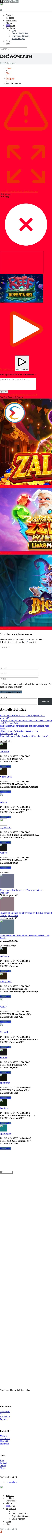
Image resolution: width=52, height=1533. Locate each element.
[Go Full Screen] (26, 189)
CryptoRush (5, 827)
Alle (2, 1460)
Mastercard (5, 1411)
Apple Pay (5, 1416)
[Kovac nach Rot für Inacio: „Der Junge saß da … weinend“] (7, 887)
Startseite (10, 15)
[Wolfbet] (3, 850)
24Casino (4, 751)
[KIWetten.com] (3, 7)
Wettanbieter (11, 20)
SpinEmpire (5, 1133)
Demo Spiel (5, 486)
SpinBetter (5, 1082)
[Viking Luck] (3, 774)
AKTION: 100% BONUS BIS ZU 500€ (19, 191)
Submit (4, 392)
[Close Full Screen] (26, 249)
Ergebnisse (11, 28)
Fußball (3, 1463)
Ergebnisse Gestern (20, 36)
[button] (21, 288)
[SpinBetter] (3, 1080)
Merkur (3, 1436)
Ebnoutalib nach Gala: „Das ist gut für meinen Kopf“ (24, 736)
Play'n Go (4, 1441)
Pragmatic (4, 1443)
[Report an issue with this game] (26, 137)
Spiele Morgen (18, 38)
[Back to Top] (1, 1531)
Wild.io (3, 802)
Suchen (3, 697)
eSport (3, 1465)
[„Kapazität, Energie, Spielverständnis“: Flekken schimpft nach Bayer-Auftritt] (7, 910)
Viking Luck (6, 776)
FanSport (4, 1108)
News (8, 41)
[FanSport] (3, 1105)
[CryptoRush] (3, 825)
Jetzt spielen (5, 766)
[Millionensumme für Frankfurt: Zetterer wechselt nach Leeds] (7, 933)
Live (14, 31)
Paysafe (3, 1419)
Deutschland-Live (20, 33)
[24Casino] (3, 749)
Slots (8, 43)
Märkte (9, 23)
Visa (2, 1414)
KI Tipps (10, 18)
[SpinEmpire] (3, 1131)
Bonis (12, 25)
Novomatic (5, 1438)
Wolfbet (3, 852)
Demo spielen (22, 369)
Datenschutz (11, 1482)
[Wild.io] (3, 799)
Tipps (2, 1468)
